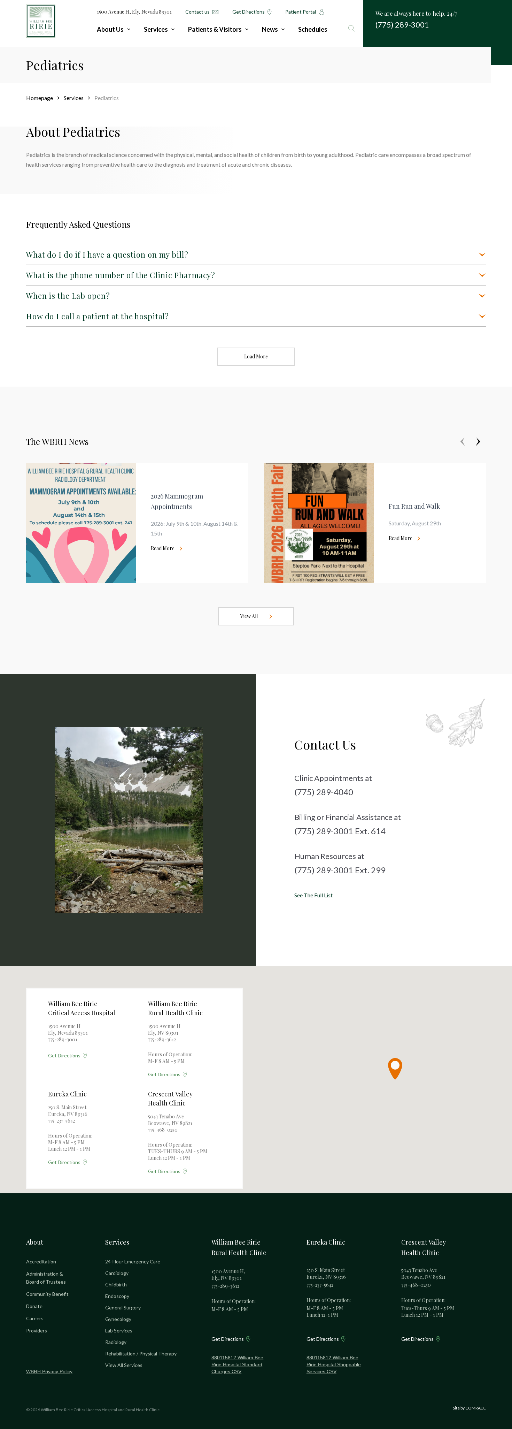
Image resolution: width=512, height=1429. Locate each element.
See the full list (313, 895)
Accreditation (41, 1261)
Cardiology (117, 1273)
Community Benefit (47, 1294)
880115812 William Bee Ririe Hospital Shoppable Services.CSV (334, 1364)
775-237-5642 (61, 1120)
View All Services (123, 1365)
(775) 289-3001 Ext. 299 (340, 870)
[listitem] (137, 523)
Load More (256, 356)
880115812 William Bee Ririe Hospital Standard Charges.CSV (237, 1364)
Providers (36, 1330)
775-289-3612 (162, 1039)
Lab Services (118, 1330)
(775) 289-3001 (402, 24)
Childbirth (116, 1284)
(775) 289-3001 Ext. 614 (340, 831)
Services (74, 97)
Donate (34, 1306)
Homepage (39, 97)
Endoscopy (117, 1296)
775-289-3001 (62, 1039)
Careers (35, 1318)
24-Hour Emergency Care (132, 1261)
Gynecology (118, 1319)
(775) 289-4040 (323, 792)
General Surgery (123, 1307)
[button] (395, 1069)
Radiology (115, 1342)
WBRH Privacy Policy (49, 1371)
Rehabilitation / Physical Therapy (141, 1353)
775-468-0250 (163, 1129)
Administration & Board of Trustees (46, 1278)
